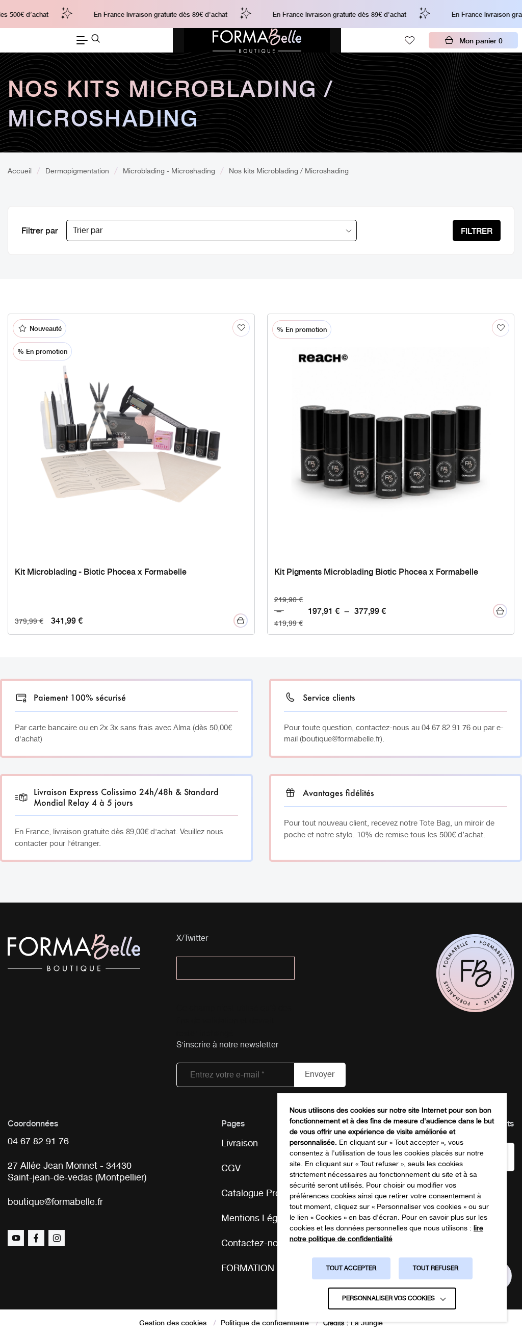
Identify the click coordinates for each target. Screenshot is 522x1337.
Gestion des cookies (172, 1322)
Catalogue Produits (261, 1194)
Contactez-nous (254, 1244)
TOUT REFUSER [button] (435, 1268)
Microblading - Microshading (169, 171)
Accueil (20, 171)
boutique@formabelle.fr (55, 1203)
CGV (231, 1169)
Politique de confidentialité (265, 1322)
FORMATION (247, 1269)
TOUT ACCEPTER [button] (351, 1268)
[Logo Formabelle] (257, 40)
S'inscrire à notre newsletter (227, 1045)
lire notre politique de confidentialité (386, 1234)
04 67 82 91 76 (38, 1142)
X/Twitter (192, 939)
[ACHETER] (240, 620)
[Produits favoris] (409, 40)
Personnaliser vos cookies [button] (388, 1298)
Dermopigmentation (77, 171)
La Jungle (367, 1322)
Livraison (239, 1144)
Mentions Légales (257, 1219)
